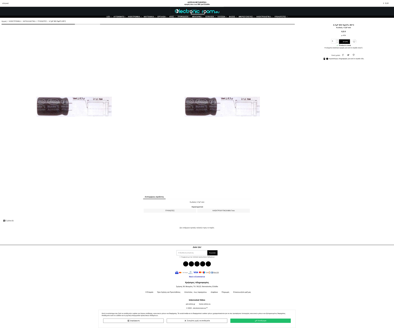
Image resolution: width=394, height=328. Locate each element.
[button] (33, 11)
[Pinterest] (208, 263)
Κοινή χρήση (343, 55)
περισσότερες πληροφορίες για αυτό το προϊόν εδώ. (343, 58)
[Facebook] (185, 263)
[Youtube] (197, 263)
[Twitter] (191, 263)
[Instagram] (202, 263)
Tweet (348, 55)
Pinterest (354, 55)
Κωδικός (193, 202)
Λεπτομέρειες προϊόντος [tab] (154, 197)
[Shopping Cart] (361, 11)
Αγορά (345, 42)
